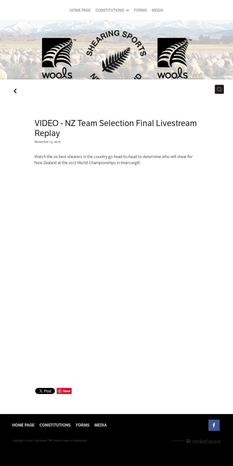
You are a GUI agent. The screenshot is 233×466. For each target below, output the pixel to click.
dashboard (41, 440)
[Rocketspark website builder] (196, 442)
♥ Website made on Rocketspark (68, 440)
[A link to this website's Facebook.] (214, 425)
